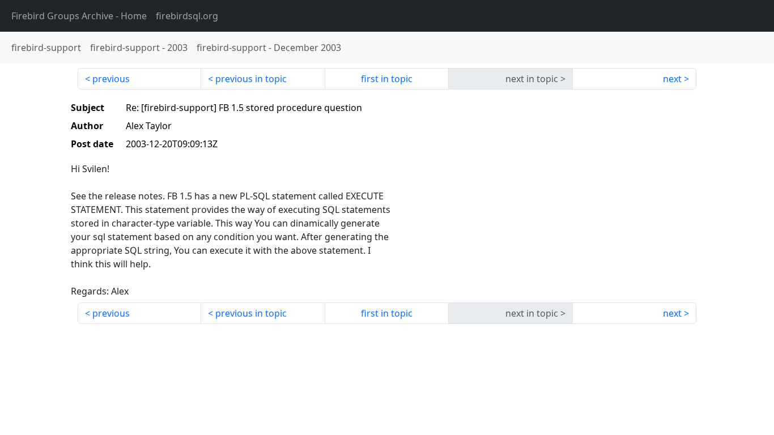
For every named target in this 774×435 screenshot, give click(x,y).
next (672, 78)
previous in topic (251, 78)
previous (111, 78)
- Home (79, 16)
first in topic (386, 78)
